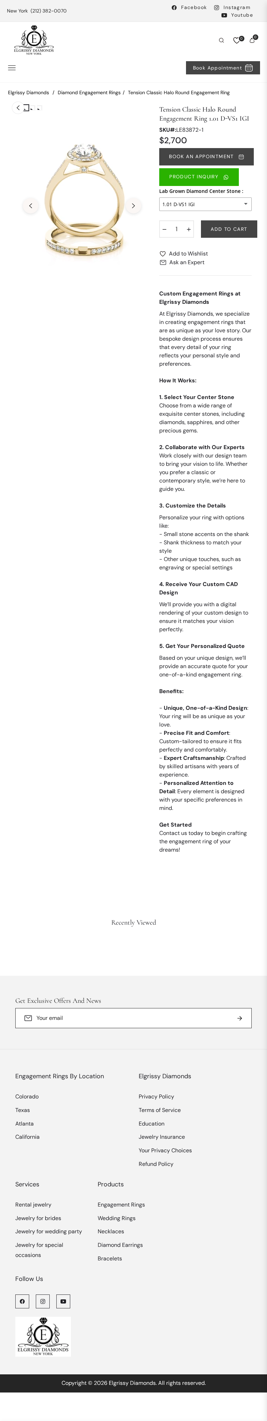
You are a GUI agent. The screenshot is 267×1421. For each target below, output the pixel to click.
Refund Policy (156, 1164)
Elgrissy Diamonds (28, 92)
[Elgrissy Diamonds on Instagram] (42, 1301)
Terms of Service (160, 1110)
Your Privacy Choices (165, 1150)
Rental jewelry (33, 1204)
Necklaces (111, 1231)
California (27, 1136)
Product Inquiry (194, 176)
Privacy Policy (156, 1096)
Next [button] (133, 205)
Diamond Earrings (120, 1245)
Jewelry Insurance (162, 1136)
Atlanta (24, 1123)
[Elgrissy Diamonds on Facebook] (22, 1301)
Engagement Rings (121, 1204)
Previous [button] (30, 205)
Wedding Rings (117, 1218)
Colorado (27, 1096)
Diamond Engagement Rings (89, 92)
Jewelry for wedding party (48, 1231)
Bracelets (110, 1258)
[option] (82, 201)
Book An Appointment (202, 156)
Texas (22, 1110)
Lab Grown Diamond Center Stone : (201, 191)
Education (151, 1123)
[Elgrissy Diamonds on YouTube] (63, 1301)
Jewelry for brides (38, 1218)
